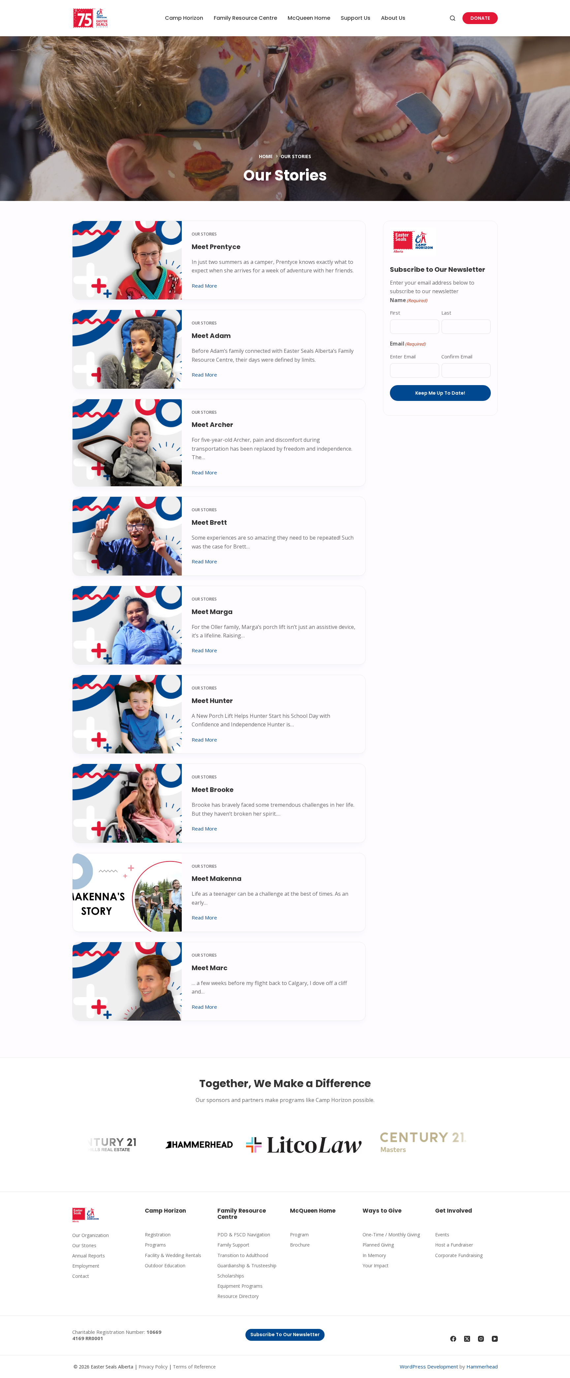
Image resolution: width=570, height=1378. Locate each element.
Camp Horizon (184, 18)
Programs (155, 1245)
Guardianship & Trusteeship (246, 1265)
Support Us (355, 18)
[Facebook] (453, 1339)
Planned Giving (378, 1245)
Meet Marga (212, 611)
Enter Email (403, 356)
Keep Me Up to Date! (440, 393)
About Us (393, 18)
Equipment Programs (240, 1286)
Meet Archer (212, 424)
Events (442, 1234)
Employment (85, 1266)
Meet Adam (211, 335)
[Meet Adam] (127, 349)
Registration (158, 1234)
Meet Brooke (213, 789)
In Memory (374, 1255)
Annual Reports (88, 1255)
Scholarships (230, 1276)
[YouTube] (495, 1339)
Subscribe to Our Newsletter (285, 1334)
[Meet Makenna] (127, 892)
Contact (80, 1276)
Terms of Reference (194, 1367)
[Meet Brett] (127, 536)
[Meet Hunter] (127, 714)
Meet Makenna (216, 878)
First (395, 312)
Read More (204, 286)
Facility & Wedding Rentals (173, 1255)
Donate (480, 18)
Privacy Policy (153, 1367)
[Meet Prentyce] (127, 260)
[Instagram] (481, 1339)
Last (446, 312)
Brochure (300, 1245)
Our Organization (90, 1235)
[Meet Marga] (127, 625)
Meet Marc (210, 967)
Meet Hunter (212, 700)
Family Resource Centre (245, 18)
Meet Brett (209, 522)
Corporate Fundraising (459, 1255)
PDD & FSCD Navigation (243, 1234)
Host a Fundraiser (454, 1245)
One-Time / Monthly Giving (391, 1234)
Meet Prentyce (216, 246)
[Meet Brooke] (127, 803)
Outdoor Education (165, 1265)
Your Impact (376, 1265)
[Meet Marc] (127, 981)
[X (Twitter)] (467, 1339)
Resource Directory (238, 1296)
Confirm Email (456, 356)
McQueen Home (309, 18)
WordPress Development (429, 1366)
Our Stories (204, 234)
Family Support (233, 1245)
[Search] (452, 18)
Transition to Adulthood (242, 1255)
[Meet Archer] (127, 443)
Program (299, 1234)
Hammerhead (482, 1366)
